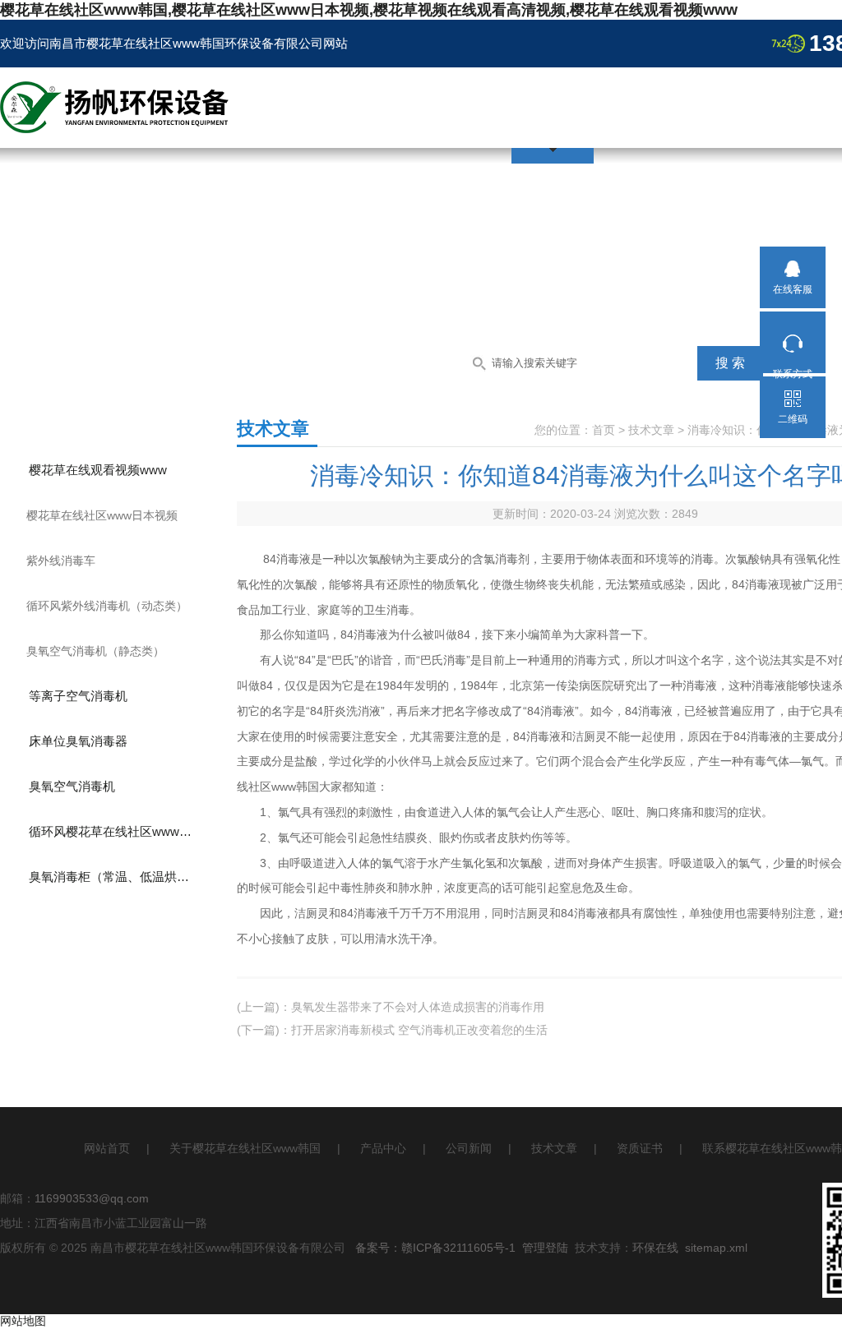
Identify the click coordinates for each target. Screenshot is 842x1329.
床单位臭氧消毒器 (78, 741)
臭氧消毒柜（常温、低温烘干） (115, 877)
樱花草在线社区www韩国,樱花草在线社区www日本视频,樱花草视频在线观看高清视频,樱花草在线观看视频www (369, 10)
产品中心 (383, 1148)
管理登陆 (545, 1247)
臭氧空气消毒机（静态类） (95, 651)
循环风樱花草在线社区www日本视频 (124, 831)
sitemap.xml (716, 1247)
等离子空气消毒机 (78, 696)
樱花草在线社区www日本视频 (102, 515)
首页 (603, 429)
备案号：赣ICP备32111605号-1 (435, 1247)
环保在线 (655, 1247)
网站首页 (107, 1148)
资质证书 (640, 1148)
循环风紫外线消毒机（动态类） (106, 605)
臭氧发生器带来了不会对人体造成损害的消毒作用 (417, 1006)
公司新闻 (469, 1148)
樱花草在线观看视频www (98, 470)
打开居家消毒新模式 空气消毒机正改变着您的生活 (419, 1029)
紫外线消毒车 (60, 560)
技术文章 (651, 429)
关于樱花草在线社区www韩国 (245, 1148)
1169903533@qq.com (92, 1198)
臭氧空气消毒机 (72, 786)
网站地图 (23, 1320)
